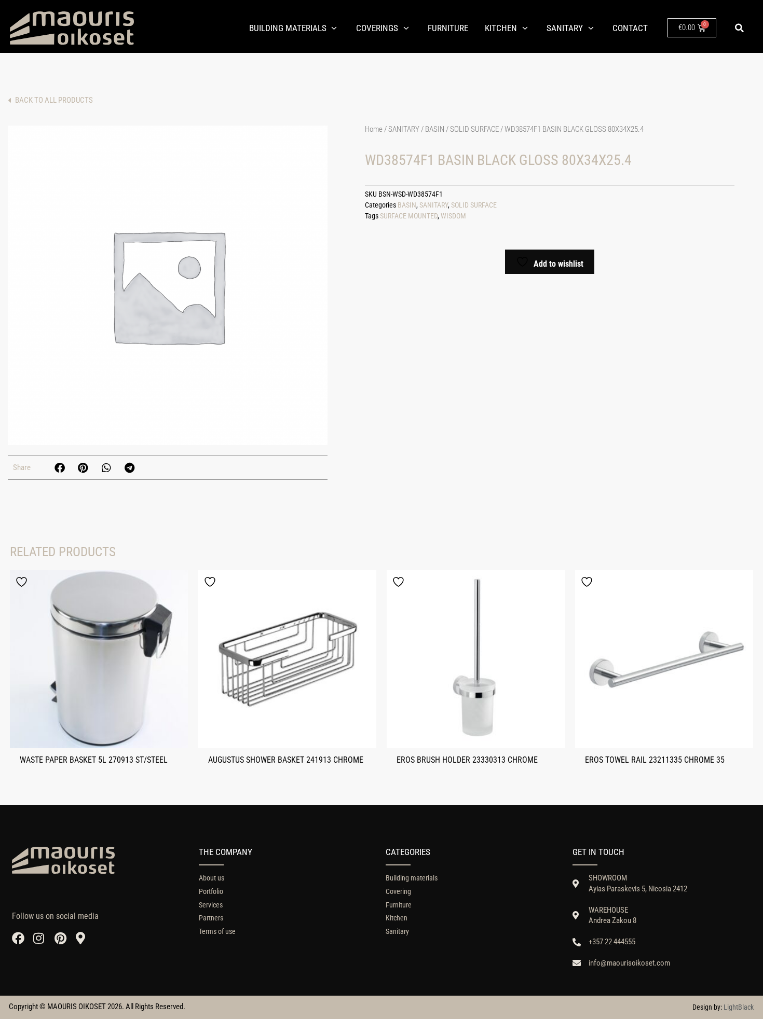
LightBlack (739, 1007)
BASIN (434, 129)
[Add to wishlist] (23, 581)
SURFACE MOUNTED (409, 216)
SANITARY (403, 129)
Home (374, 129)
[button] (739, 28)
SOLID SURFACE (474, 129)
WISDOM (453, 216)
